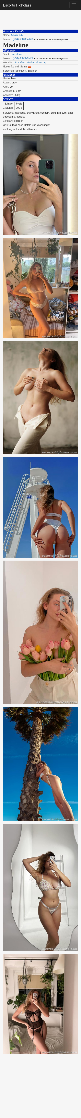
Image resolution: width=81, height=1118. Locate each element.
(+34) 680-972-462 (23, 58)
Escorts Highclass (17, 4)
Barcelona (16, 54)
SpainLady (17, 35)
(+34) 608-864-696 (23, 39)
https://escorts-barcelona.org (30, 62)
